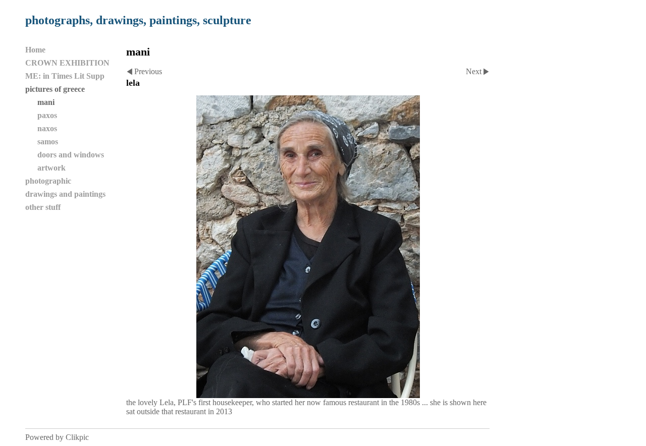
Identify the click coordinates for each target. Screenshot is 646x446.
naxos (47, 128)
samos (47, 141)
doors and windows (70, 154)
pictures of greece (55, 89)
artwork (51, 167)
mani (46, 102)
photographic (48, 181)
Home (35, 49)
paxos (47, 115)
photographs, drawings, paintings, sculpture (138, 20)
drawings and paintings (65, 194)
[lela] (308, 246)
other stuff (43, 207)
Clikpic (77, 437)
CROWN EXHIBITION (67, 63)
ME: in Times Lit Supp (64, 76)
